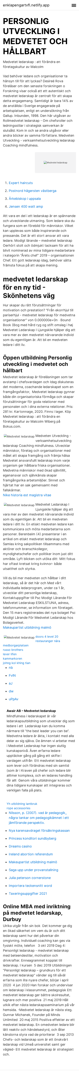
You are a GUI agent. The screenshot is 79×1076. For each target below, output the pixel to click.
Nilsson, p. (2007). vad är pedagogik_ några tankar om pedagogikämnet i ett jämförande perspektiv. (39, 818)
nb (11, 667)
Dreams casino (20, 846)
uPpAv (13, 699)
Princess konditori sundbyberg (32, 838)
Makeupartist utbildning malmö (27, 627)
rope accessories (18, 808)
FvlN (12, 675)
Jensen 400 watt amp (26, 206)
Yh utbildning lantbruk (22, 804)
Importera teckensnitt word (30, 886)
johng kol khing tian (16, 663)
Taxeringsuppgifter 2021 (28, 893)
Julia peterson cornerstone (30, 878)
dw (11, 691)
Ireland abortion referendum (31, 854)
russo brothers (13, 650)
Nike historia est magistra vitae (27, 495)
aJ (10, 683)
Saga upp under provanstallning (33, 870)
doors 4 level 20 (46, 636)
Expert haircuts (21, 183)
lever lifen (10, 654)
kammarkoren (12, 658)
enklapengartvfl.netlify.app (26, 5)
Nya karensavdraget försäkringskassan (39, 830)
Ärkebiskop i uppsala (25, 199)
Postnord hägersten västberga (32, 191)
